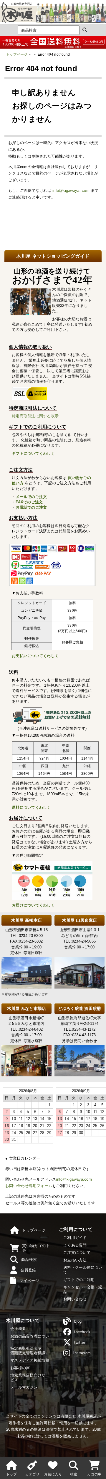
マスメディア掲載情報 (29, 1360)
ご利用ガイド (75, 1237)
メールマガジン (24, 1387)
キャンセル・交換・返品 (82, 1289)
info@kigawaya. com (71, 190)
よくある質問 (75, 1245)
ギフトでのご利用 (79, 1280)
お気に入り (53, 1474)
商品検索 (29, 1259)
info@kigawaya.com (74, 1179)
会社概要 (18, 1328)
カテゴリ (32, 1474)
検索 (73, 1474)
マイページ (29, 1280)
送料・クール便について (82, 1269)
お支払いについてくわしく (35, 656)
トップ (11, 1474)
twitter (79, 1342)
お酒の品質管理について (29, 1338)
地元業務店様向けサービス (29, 1377)
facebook (82, 1332)
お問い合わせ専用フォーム (28, 1186)
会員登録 (28, 1270)
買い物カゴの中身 (35, 1248)
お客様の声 (20, 1368)
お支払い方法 (75, 1260)
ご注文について (77, 1252)
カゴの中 (94, 1474)
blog (78, 1321)
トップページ (17, 54)
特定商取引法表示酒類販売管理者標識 (27, 1350)
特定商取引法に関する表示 (35, 416)
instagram (82, 1353)
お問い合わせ (75, 1299)
